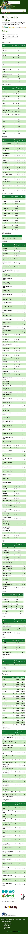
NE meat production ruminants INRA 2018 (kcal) (7, 275)
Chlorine (4, 105)
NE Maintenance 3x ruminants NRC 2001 (6, 514)
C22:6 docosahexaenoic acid (7, 186)
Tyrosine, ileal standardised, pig (8, 768)
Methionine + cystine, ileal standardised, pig (7, 748)
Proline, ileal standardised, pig (8, 796)
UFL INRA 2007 (5, 362)
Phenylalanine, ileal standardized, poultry (6, 844)
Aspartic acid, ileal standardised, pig (6, 784)
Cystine (4, 687)
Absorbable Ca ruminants (7, 448)
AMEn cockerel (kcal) (6, 597)
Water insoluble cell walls (7, 69)
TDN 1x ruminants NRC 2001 (7, 500)
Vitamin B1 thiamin (6, 208)
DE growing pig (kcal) (6, 548)
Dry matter (4, 48)
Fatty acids (4, 190)
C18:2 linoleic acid (5, 160)
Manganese (4, 117)
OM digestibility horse (6, 624)
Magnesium (4, 98)
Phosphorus (5, 94)
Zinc (3, 119)
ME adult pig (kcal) (6, 557)
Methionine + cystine (6, 689)
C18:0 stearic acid (6, 155)
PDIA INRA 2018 (5, 253)
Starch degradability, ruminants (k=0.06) (6, 409)
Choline (4, 230)
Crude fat (4, 55)
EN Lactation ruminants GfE (7, 533)
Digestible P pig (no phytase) (7, 584)
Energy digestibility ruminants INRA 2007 (6, 382)
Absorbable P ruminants (7, 445)
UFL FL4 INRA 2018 (6, 348)
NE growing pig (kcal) (6, 552)
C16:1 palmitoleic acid (6, 153)
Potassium (4, 101)
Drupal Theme (9, 932)
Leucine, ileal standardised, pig (8, 762)
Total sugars (5, 76)
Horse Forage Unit (6, 629)
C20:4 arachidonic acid (6, 172)
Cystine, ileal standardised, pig (8, 745)
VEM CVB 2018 (5, 486)
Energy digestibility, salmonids (6, 668)
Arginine (4, 710)
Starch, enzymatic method (7, 74)
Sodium (4, 103)
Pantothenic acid (5, 220)
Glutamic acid (5, 717)
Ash (3, 57)
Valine (4, 696)
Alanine (4, 713)
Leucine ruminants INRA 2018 (7, 319)
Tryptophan (4, 691)
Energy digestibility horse (7, 626)
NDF (3, 62)
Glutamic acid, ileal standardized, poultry (6, 872)
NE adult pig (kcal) (6, 560)
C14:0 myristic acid (6, 148)
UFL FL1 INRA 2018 (6, 334)
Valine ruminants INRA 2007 (7, 467)
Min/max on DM (15, 37)
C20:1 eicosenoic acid (6, 170)
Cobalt (4, 129)
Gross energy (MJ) (5, 81)
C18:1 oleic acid (5, 158)
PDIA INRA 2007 (5, 366)
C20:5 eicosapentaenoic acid (7, 174)
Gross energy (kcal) (6, 79)
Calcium (4, 91)
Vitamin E (4, 204)
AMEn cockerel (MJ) (6, 602)
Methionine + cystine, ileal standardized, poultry (7, 823)
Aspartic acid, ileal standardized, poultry (6, 868)
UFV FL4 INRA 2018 (6, 350)
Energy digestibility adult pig (7, 566)
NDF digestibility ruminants (7, 392)
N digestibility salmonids (7, 671)
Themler (19, 932)
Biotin (4, 225)
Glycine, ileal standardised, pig (8, 792)
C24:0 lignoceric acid (6, 188)
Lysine (4, 679)
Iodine (4, 133)
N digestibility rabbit (6, 654)
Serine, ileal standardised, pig (8, 794)
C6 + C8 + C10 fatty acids (7, 143)
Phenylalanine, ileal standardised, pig (6, 765)
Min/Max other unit (7, 39)
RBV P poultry (5, 613)
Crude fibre (4, 53)
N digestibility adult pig (6, 575)
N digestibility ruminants (7, 386)
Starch (4, 72)
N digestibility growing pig (7, 573)
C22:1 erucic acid (5, 179)
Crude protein (5, 50)
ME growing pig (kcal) (6, 550)
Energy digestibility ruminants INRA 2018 (6, 283)
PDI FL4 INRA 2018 (6, 355)
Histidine (4, 708)
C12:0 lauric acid (5, 146)
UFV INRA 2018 (5, 251)
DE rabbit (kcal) (5, 642)
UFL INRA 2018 (5, 248)
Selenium (4, 126)
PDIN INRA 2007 (5, 369)
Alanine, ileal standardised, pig (8, 781)
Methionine (4, 684)
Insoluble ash (5, 60)
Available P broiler (6, 609)
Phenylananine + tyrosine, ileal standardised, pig (8, 772)
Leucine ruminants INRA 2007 (7, 471)
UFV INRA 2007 (5, 364)
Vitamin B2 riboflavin (6, 211)
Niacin (4, 218)
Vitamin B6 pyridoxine (6, 213)
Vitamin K (4, 206)
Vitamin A (4, 199)
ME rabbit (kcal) (5, 645)
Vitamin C (4, 227)
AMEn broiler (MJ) (5, 604)
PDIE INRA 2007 (5, 371)
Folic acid (4, 223)
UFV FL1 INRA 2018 (6, 337)
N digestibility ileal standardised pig (6, 579)
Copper (4, 121)
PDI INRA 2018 (5, 255)
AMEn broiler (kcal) (6, 599)
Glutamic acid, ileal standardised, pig (6, 788)
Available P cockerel (6, 606)
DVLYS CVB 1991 (5, 496)
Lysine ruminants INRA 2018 (7, 299)
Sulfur (4, 108)
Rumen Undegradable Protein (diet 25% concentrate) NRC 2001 (6, 523)
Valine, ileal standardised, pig (8, 760)
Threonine (4, 682)
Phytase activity (5, 238)
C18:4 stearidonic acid (6, 165)
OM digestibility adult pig (7, 571)
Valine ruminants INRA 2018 (7, 315)
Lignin (4, 67)
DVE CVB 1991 (5, 491)
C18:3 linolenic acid (6, 162)
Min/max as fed (6, 37)
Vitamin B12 (4, 215)
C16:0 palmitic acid (6, 151)
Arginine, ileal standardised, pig (8, 779)
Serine (4, 722)
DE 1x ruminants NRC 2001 (7, 503)
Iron (3, 124)
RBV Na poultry (5, 611)
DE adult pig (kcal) (6, 555)
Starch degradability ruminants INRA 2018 (6, 291)
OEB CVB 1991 (5, 493)
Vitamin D (4, 201)
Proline (4, 725)
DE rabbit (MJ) (5, 647)
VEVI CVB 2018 (5, 489)
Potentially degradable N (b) (7, 402)
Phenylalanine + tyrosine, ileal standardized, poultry (8, 852)
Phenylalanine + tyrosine (7, 706)
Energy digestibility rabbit (7, 652)
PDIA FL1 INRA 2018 (6, 339)
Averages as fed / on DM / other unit (11, 35)
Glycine (4, 720)
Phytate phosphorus (6, 96)
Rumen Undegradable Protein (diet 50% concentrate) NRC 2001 (6, 528)
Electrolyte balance (6, 114)
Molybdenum (5, 131)
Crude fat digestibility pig (7, 582)
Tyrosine (4, 703)
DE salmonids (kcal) (6, 664)
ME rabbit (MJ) (5, 650)
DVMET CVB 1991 (5, 498)
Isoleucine (4, 694)
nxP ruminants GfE (6, 535)
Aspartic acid (5, 715)
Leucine (4, 698)
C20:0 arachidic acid (6, 167)
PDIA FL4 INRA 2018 (6, 353)
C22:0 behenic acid (6, 177)
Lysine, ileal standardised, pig (8, 735)
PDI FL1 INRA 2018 (5, 342)
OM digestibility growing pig (7, 568)
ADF (3, 64)
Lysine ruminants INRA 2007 (7, 451)
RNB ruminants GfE (6, 538)
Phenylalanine (5, 701)
